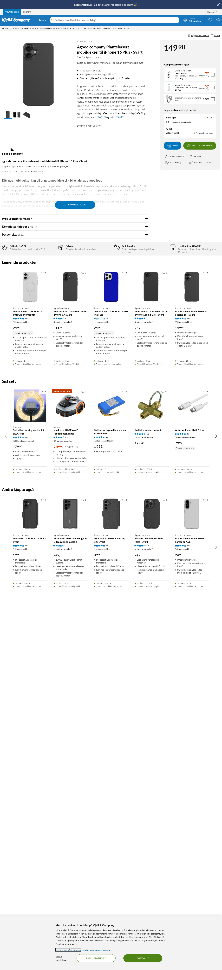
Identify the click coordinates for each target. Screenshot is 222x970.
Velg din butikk (172, 133)
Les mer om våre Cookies (68, 949)
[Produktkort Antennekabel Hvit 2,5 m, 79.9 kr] (192, 405)
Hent (175, 145)
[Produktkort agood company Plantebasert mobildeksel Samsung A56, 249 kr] (192, 514)
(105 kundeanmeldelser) (23, 441)
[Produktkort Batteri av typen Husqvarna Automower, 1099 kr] (111, 405)
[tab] (12, 12)
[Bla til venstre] (6, 322)
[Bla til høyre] (216, 322)
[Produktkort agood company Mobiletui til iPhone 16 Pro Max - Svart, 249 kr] (151, 514)
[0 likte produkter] (210, 20)
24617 (120, 117)
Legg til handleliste (200, 35)
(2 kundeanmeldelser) (62, 322)
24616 (101, 117)
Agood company (93, 57)
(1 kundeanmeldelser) (22, 322)
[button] (8, 115)
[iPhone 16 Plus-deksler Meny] (82, 28)
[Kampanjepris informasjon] (207, 76)
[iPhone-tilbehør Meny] (33, 28)
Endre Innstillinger (62, 958)
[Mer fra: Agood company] (12, 153)
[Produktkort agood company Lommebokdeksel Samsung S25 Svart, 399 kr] (111, 514)
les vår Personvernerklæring (96, 949)
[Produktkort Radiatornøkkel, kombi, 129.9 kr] (151, 405)
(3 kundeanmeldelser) (144, 322)
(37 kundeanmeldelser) (63, 441)
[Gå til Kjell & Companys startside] (17, 20)
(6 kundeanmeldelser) (144, 549)
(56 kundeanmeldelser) (144, 437)
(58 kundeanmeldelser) (185, 437)
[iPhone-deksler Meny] (54, 28)
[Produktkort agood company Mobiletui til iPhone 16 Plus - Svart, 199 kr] (30, 514)
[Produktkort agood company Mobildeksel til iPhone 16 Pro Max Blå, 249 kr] (111, 286)
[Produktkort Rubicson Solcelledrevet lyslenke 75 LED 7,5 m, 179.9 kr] (30, 405)
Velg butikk (36, 364)
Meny (42, 20)
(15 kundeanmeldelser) (104, 441)
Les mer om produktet (89, 125)
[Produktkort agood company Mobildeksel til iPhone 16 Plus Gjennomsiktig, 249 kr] (30, 286)
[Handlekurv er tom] (218, 20)
